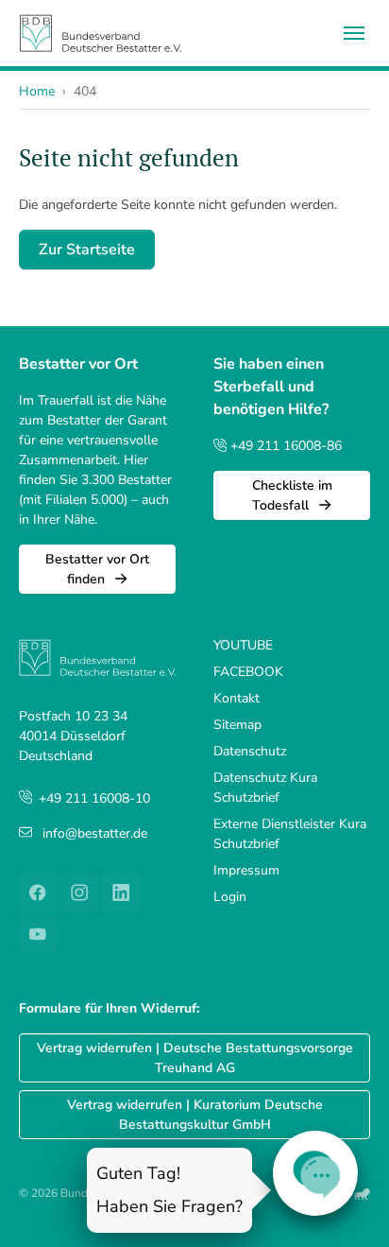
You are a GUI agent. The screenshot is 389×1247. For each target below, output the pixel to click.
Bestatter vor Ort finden (97, 569)
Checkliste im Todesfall (292, 495)
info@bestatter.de (94, 833)
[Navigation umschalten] (354, 33)
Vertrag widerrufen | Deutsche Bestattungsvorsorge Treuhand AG (195, 1058)
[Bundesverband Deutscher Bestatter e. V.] (100, 32)
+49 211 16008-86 (284, 446)
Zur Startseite (87, 249)
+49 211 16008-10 (94, 798)
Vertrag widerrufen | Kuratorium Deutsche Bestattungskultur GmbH (195, 1115)
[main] (194, 206)
